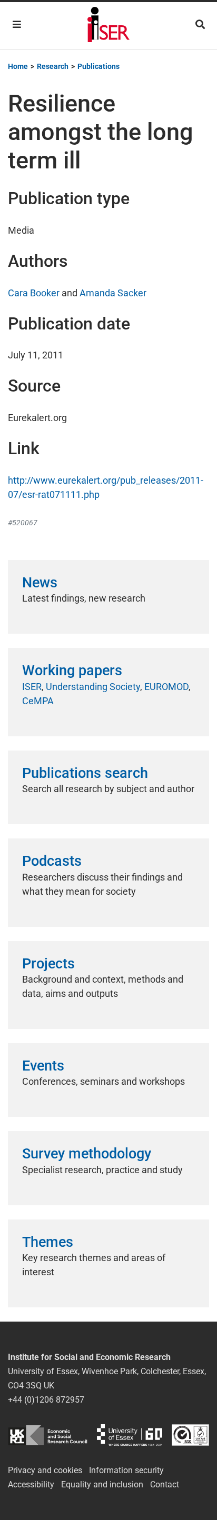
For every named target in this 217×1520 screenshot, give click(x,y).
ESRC (47, 1435)
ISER (32, 686)
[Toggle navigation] (17, 24)
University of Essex (129, 1435)
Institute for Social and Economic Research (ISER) (108, 26)
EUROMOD (166, 686)
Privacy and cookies (45, 1470)
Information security (126, 1470)
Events (43, 1065)
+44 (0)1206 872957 (46, 1400)
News (39, 582)
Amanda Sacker (113, 292)
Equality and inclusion (102, 1484)
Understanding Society (93, 686)
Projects (48, 963)
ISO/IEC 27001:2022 (190, 1435)
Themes (47, 1242)
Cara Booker (34, 292)
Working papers (72, 670)
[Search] (200, 24)
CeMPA (38, 700)
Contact (164, 1484)
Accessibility (31, 1484)
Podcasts (52, 861)
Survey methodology (86, 1153)
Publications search (85, 773)
